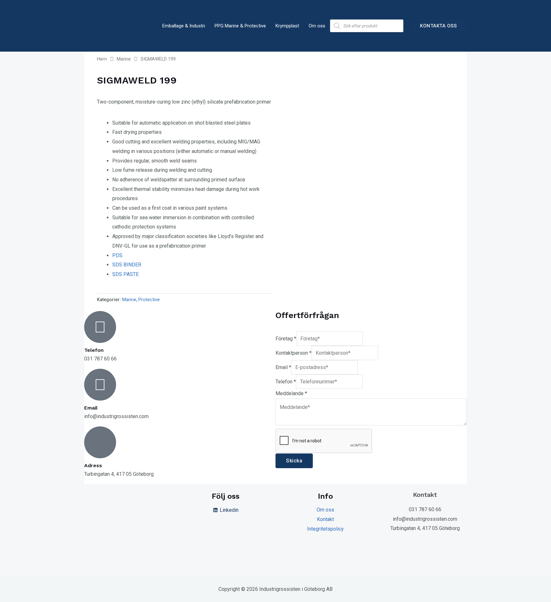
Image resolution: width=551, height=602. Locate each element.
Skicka (294, 461)
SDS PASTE (125, 274)
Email (283, 367)
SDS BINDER (126, 265)
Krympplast (287, 26)
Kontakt (325, 519)
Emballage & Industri (183, 26)
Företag (286, 339)
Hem (102, 59)
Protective (149, 299)
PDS (117, 255)
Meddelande (291, 393)
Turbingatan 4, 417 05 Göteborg (425, 528)
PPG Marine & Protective (240, 26)
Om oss (317, 26)
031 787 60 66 (425, 509)
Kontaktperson (294, 353)
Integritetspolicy (325, 529)
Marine (124, 59)
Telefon (286, 382)
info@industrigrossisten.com (425, 519)
